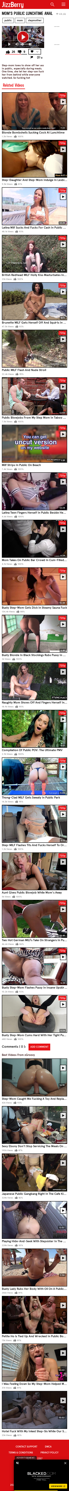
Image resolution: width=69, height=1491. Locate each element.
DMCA (48, 1446)
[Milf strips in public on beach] (34, 444)
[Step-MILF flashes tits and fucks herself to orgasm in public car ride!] (34, 824)
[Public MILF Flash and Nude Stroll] (34, 349)
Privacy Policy (49, 1452)
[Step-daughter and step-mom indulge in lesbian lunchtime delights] (34, 159)
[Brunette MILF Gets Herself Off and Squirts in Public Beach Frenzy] (34, 301)
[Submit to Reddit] (29, 30)
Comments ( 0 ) (13, 1047)
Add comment (39, 1046)
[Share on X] (37, 30)
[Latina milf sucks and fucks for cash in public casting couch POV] (34, 206)
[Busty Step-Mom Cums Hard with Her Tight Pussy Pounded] (34, 1014)
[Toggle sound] (17, 1463)
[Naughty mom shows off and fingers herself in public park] (34, 681)
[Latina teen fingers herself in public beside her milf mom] (34, 491)
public (8, 20)
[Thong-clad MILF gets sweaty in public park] (34, 776)
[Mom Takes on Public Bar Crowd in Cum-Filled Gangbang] (34, 539)
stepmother (35, 20)
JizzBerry (13, 5)
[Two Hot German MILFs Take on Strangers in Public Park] (34, 919)
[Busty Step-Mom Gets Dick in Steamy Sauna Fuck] (34, 586)
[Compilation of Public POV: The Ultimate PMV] (34, 729)
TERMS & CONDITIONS (21, 1452)
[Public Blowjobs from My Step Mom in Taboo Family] (34, 396)
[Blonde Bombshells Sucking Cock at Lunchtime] (34, 111)
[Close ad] (65, 1463)
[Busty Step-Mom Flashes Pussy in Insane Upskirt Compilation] (34, 966)
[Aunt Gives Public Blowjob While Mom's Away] (34, 871)
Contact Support (26, 1446)
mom (20, 20)
